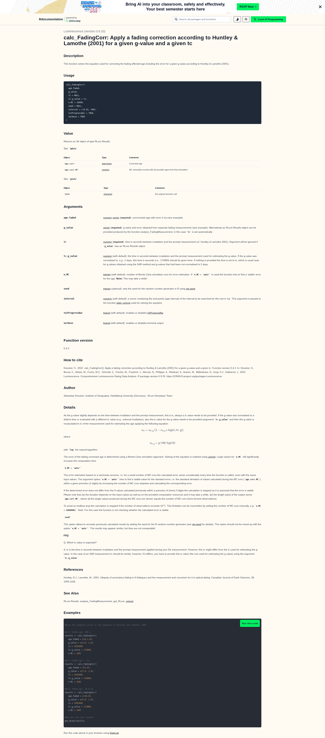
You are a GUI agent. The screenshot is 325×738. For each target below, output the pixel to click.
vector (116, 217)
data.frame (107, 164)
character (108, 194)
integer (107, 274)
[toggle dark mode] (237, 19)
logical (106, 313)
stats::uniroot (123, 303)
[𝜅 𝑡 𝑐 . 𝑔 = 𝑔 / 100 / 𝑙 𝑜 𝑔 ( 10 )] (162, 443)
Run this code (250, 623)
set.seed (190, 288)
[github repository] (246, 19)
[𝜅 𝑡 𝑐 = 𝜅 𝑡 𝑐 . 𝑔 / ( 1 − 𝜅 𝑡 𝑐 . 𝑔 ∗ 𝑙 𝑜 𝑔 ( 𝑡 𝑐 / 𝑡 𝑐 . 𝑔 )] (162, 430)
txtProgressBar (155, 313)
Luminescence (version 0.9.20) (84, 31)
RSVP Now (247, 6)
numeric (105, 170)
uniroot (211, 456)
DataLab (114, 733)
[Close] (320, 6)
